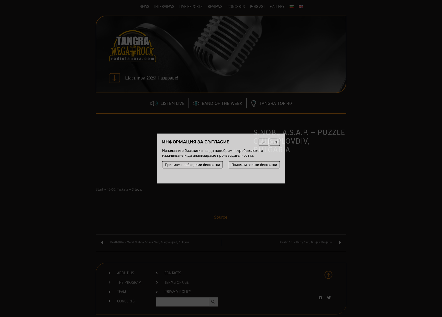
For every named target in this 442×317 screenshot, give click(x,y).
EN (274, 142)
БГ (263, 142)
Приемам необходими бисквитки (192, 165)
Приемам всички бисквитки (254, 165)
